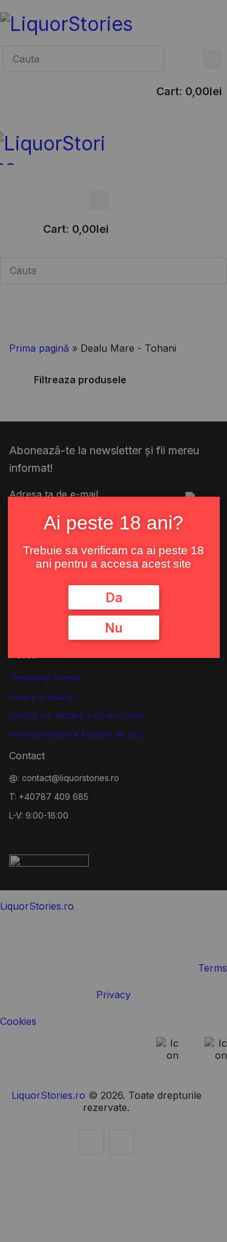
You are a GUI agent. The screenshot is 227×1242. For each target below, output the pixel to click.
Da (113, 597)
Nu (113, 628)
